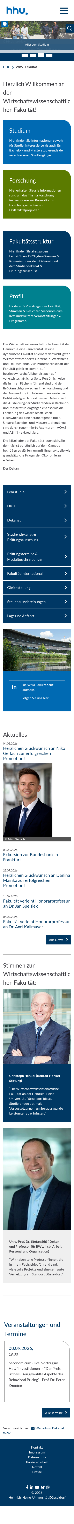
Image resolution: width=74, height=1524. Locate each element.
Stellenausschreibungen (26, 599)
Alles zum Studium (37, 44)
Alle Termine (54, 1410)
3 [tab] (41, 52)
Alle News (56, 937)
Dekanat (14, 517)
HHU (6, 64)
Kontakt (37, 1444)
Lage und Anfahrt (21, 613)
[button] (70, 28)
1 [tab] (25, 53)
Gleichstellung (18, 584)
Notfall (37, 1464)
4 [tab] (49, 53)
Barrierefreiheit (37, 1459)
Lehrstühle (15, 489)
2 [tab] (33, 53)
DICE (11, 503)
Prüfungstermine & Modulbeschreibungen (25, 554)
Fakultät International (25, 570)
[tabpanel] (37, 35)
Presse (37, 1469)
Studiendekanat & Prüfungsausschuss (22, 534)
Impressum (37, 1449)
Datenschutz (37, 1454)
